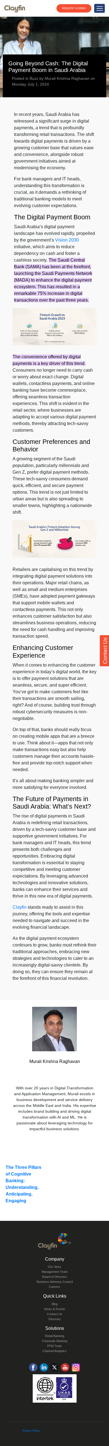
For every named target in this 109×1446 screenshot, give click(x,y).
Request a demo (74, 8)
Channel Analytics (54, 1351)
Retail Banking (54, 1336)
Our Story (54, 1266)
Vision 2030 (67, 240)
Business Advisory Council (55, 1281)
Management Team (55, 1271)
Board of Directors (54, 1276)
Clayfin (20, 907)
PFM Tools (54, 1346)
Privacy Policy (31, 1430)
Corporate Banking (54, 1341)
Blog (55, 1304)
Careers (54, 1286)
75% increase (51, 293)
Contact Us (54, 1314)
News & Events (54, 1309)
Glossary (54, 1319)
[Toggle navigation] (99, 8)
